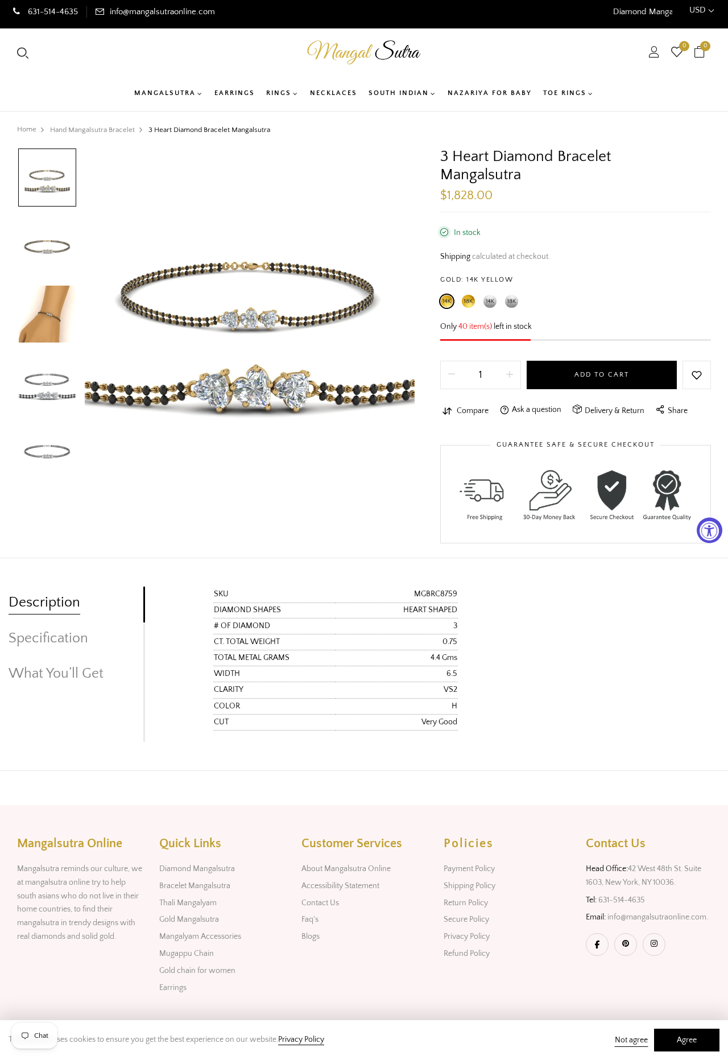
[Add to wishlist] (696, 375)
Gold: (476, 279)
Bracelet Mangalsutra (194, 885)
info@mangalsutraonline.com (162, 12)
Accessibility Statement (340, 885)
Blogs (310, 936)
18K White (511, 301)
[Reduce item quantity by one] (451, 375)
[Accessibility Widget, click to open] (709, 530)
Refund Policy (467, 953)
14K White (490, 301)
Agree (687, 1040)
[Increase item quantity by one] (509, 375)
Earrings (173, 987)
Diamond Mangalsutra (197, 868)
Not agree (631, 1040)
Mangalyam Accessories (200, 936)
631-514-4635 (52, 12)
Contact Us (320, 903)
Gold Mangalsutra (189, 919)
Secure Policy (466, 919)
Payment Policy (469, 868)
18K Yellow (468, 301)
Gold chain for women (197, 970)
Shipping (455, 256)
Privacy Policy (467, 936)
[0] (676, 53)
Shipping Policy (469, 885)
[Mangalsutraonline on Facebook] (597, 944)
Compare (473, 410)
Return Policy (466, 903)
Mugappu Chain (186, 953)
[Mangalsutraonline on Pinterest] (625, 944)
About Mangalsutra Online (346, 868)
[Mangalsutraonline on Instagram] (654, 944)
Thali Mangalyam (188, 903)
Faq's (309, 919)
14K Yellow (446, 301)
